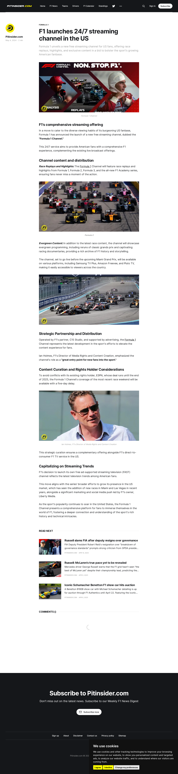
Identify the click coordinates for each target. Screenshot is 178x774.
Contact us (92, 735)
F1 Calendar (88, 6)
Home (42, 6)
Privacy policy (108, 735)
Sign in (152, 6)
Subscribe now (91, 712)
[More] (121, 6)
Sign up (55, 735)
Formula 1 (44, 25)
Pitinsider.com (14, 36)
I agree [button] (98, 767)
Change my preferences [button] (126, 767)
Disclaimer (78, 735)
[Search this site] (144, 6)
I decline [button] (108, 767)
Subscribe (165, 6)
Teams (65, 6)
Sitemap (122, 735)
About (66, 735)
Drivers (75, 6)
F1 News (53, 6)
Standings (103, 6)
